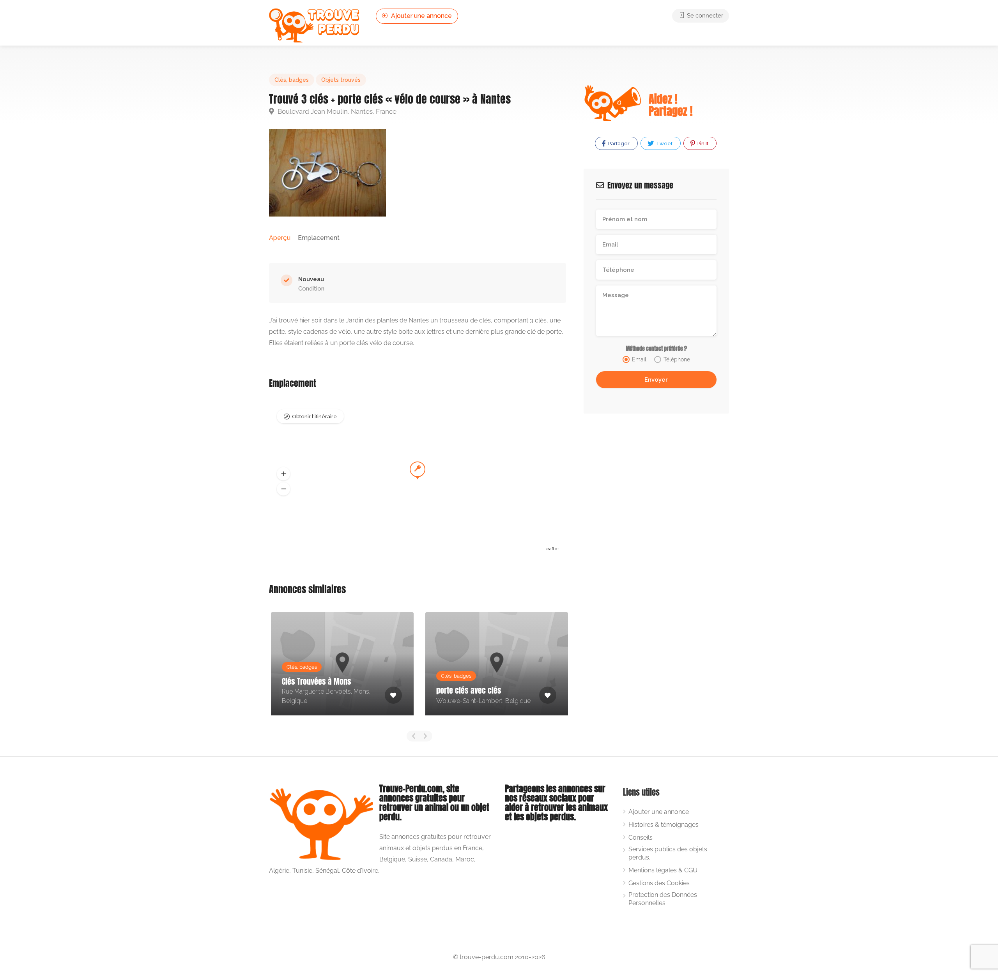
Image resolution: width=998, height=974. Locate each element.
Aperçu (279, 237)
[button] (283, 474)
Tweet (663, 143)
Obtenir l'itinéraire (314, 416)
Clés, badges (291, 80)
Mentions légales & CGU (662, 870)
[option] (342, 669)
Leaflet (551, 548)
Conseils (640, 837)
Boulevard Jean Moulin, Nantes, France (336, 111)
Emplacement (319, 237)
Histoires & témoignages (663, 824)
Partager (618, 143)
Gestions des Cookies (659, 883)
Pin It (702, 143)
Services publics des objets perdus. (667, 853)
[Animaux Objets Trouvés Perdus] (315, 24)
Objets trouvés (341, 80)
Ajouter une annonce (420, 15)
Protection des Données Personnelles (662, 899)
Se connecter (704, 15)
